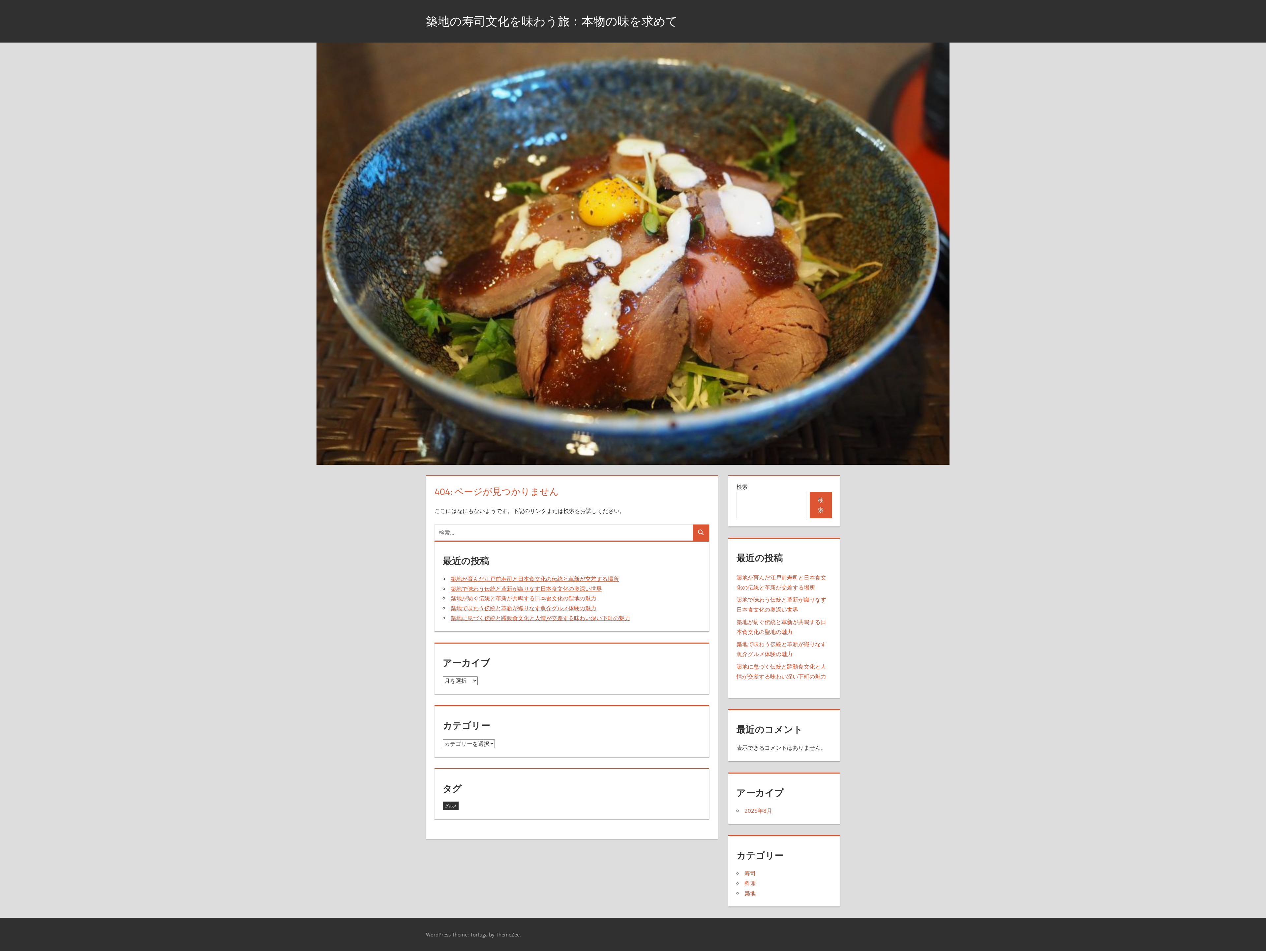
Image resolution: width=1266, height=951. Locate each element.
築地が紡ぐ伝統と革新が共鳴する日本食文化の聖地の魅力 (523, 598)
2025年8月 (758, 810)
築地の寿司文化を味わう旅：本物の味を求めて (552, 21)
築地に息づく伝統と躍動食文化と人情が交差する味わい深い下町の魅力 (540, 618)
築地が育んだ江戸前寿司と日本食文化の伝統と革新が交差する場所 (535, 579)
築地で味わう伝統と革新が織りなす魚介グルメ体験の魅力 (523, 608)
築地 (750, 893)
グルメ (451, 806)
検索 (742, 487)
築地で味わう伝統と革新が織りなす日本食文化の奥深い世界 (526, 588)
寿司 (750, 873)
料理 (750, 883)
